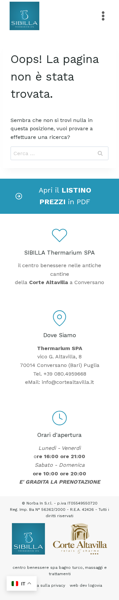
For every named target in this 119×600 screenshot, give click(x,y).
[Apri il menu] (103, 16)
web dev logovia (86, 585)
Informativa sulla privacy (41, 585)
